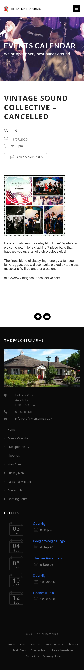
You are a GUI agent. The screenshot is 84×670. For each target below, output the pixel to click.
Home (12, 429)
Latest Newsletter (19, 482)
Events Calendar (18, 438)
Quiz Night (40, 523)
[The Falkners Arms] (22, 8)
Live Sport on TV (18, 447)
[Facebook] (37, 315)
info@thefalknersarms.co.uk (33, 418)
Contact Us (15, 490)
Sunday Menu (16, 473)
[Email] (46, 315)
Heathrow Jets (43, 592)
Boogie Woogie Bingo (49, 541)
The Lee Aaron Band (48, 558)
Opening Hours (17, 499)
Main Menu (15, 464)
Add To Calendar (28, 157)
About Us (14, 455)
